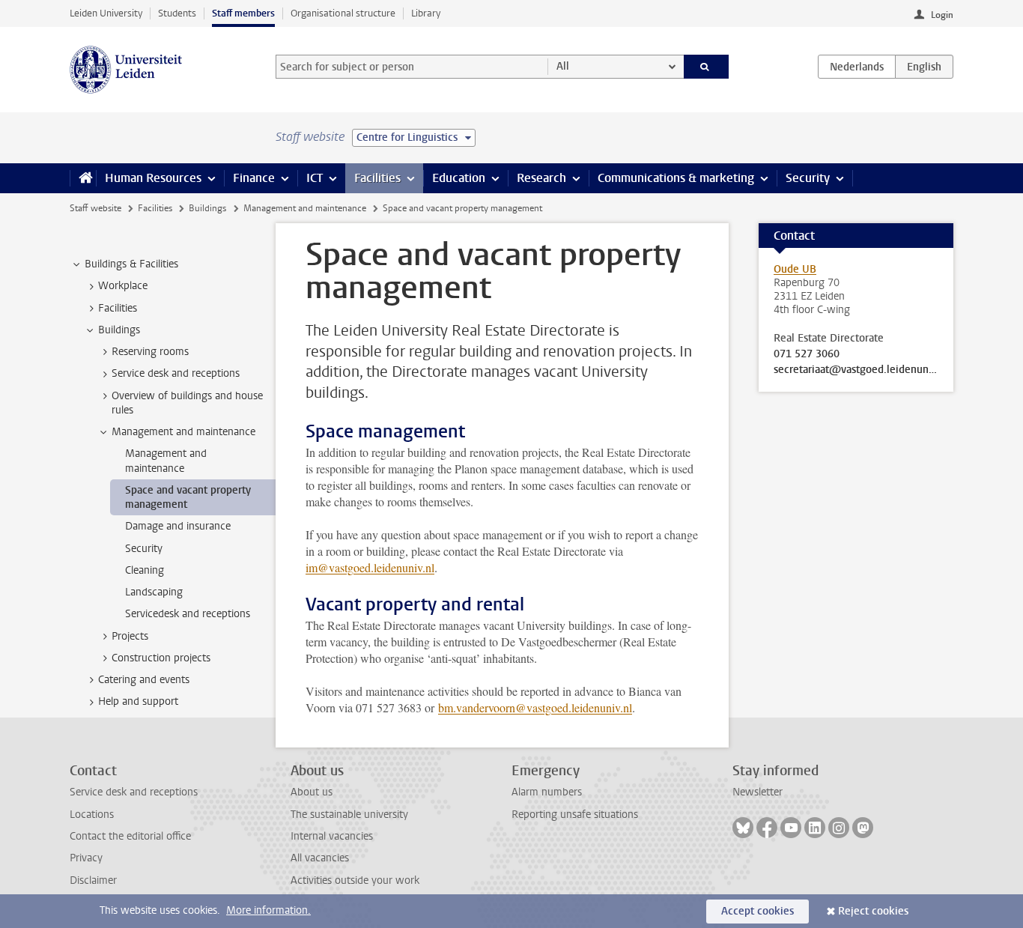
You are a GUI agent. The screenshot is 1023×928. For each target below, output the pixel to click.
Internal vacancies (332, 836)
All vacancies (320, 858)
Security (808, 178)
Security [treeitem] (144, 549)
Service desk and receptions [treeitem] (176, 373)
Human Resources (153, 178)
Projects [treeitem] (130, 636)
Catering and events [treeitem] (143, 680)
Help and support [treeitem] (138, 701)
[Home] (83, 178)
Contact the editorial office (130, 836)
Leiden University (106, 13)
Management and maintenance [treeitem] (183, 432)
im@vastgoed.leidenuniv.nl (370, 567)
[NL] (857, 67)
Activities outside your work (355, 880)
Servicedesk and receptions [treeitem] (187, 614)
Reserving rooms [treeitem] (150, 352)
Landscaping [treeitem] (154, 592)
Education (458, 178)
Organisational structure (343, 13)
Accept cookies (757, 911)
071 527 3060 (807, 354)
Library (425, 13)
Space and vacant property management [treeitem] (188, 497)
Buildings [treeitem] (119, 330)
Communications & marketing (676, 178)
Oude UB (795, 269)
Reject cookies (873, 911)
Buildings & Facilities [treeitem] (131, 264)
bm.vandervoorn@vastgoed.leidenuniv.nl (535, 707)
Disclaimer (93, 880)
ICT (314, 178)
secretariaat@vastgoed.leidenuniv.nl (856, 370)
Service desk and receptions (134, 792)
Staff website (95, 208)
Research (541, 178)
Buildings (207, 208)
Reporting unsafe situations (574, 814)
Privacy (86, 858)
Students (177, 13)
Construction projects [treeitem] (161, 658)
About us (312, 792)
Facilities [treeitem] (117, 308)
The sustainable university (349, 814)
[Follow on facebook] (766, 827)
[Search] (706, 67)
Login (942, 15)
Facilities (377, 178)
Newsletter (757, 792)
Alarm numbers (546, 792)
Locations (92, 814)
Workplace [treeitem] (123, 286)
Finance (254, 178)
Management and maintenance (304, 208)
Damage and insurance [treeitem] (178, 526)
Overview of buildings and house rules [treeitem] (187, 403)
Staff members (243, 13)
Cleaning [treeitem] (144, 570)
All (562, 66)
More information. (268, 910)
